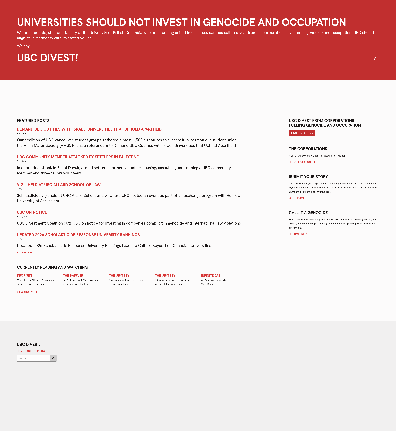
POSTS (41, 351)
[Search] (53, 358)
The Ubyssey (119, 275)
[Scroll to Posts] (374, 58)
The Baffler (73, 275)
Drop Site (24, 275)
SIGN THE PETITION (302, 132)
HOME (20, 351)
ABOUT (31, 351)
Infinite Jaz (210, 275)
